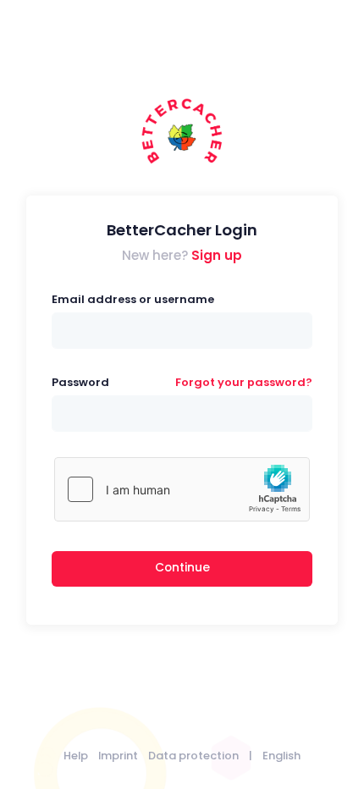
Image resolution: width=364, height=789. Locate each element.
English (281, 756)
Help (75, 756)
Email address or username (133, 299)
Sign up (216, 255)
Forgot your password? (243, 382)
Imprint (118, 756)
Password (80, 382)
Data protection (193, 756)
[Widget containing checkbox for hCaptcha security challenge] (182, 489)
